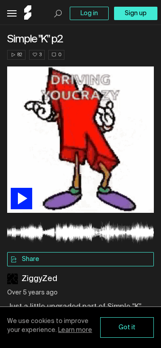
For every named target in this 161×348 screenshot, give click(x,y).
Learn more (75, 330)
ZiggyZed (39, 278)
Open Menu (12, 13)
